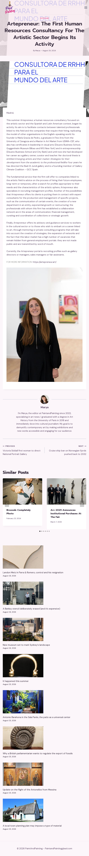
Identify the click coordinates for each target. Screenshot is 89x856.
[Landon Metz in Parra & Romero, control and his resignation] (44, 557)
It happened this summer (16, 681)
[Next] (82, 504)
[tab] (39, 531)
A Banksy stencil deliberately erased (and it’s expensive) (31, 608)
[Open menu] (85, 7)
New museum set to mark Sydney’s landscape (26, 644)
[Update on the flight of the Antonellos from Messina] (44, 774)
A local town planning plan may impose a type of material (32, 825)
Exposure (44, 18)
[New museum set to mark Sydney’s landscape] (44, 629)
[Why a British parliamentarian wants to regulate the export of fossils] (44, 738)
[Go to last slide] (7, 504)
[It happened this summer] (44, 665)
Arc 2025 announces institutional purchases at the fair (66, 513)
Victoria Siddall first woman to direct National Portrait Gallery (21, 450)
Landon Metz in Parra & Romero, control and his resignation (33, 572)
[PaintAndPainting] (9, 8)
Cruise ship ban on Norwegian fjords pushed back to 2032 (67, 450)
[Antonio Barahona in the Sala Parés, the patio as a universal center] (44, 701)
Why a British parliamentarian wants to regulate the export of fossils (38, 753)
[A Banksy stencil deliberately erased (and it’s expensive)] (44, 593)
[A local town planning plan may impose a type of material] (44, 810)
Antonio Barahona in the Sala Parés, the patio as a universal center (36, 717)
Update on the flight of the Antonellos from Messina (29, 789)
